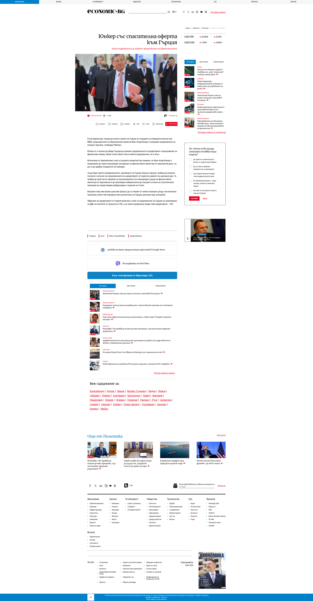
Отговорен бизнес (134, 510)
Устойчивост (98, 2)
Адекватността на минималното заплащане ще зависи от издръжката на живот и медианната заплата (136, 341)
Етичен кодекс (151, 569)
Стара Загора (131, 404)
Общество (137, 2)
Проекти (254, 2)
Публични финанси (97, 503)
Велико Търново (136, 391)
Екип (101, 566)
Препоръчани (161, 286)
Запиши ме (222, 486)
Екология (152, 523)
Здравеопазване (155, 516)
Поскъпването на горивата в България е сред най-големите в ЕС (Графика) (136, 364)
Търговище (148, 404)
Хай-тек (172, 516)
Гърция (92, 236)
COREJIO (211, 513)
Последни (102, 286)
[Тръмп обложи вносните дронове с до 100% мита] (211, 450)
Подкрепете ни (128, 577)
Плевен (120, 400)
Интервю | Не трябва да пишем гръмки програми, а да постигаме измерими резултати (136, 330)
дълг (102, 236)
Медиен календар (129, 582)
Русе (154, 400)
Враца (161, 391)
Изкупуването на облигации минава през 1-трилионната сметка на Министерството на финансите (210, 124)
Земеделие (202, 234)
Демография (153, 510)
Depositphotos (162, 599)
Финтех (172, 519)
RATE (210, 510)
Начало (187, 28)
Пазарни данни (95, 546)
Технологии (176, 2)
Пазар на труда (95, 526)
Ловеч (146, 395)
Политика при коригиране (132, 569)
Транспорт (93, 516)
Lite (215, 2)
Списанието (94, 543)
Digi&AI (172, 503)
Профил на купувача (106, 577)
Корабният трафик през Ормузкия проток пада (172, 462)
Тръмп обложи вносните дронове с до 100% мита (209, 462)
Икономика (19, 2)
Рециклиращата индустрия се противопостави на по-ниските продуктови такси (210, 109)
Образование (154, 513)
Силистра (165, 400)
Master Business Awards (217, 516)
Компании (115, 503)
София (117, 404)
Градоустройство (155, 519)
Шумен (94, 408)
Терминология (95, 537)
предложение (136, 236)
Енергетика (94, 513)
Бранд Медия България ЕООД (107, 573)
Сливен (94, 404)
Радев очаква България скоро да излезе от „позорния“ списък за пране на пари (138, 463)
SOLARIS (211, 526)
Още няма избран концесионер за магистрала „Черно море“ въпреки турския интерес (137, 318)
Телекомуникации (175, 507)
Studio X (164, 597)
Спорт (193, 519)
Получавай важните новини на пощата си (197, 484)
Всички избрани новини (164, 373)
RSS (131, 485)
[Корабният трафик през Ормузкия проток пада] (174, 450)
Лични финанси (155, 507)
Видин (152, 391)
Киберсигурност (175, 513)
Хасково (161, 404)
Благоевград (97, 391)
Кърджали (119, 395)
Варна (120, 391)
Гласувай (194, 198)
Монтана (157, 395)
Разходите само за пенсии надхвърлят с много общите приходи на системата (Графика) (138, 306)
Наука (193, 503)
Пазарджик (96, 400)
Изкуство (194, 516)
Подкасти (212, 507)
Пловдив (132, 400)
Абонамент (127, 566)
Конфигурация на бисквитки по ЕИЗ (152, 578)
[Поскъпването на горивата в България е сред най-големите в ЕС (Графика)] (95, 365)
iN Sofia (211, 519)
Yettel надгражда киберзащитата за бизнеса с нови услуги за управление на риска (210, 85)
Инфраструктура (96, 510)
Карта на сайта (151, 566)
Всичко (293, 2)
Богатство (194, 510)
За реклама (103, 562)
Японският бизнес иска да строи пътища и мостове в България (131, 293)
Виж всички (221, 435)
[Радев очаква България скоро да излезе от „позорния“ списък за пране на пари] (138, 450)
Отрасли (115, 507)
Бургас (111, 391)
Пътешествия (195, 507)
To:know (92, 540)
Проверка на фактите (154, 562)
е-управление (174, 510)
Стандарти (131, 507)
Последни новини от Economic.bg (212, 132)
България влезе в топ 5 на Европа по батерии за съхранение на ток (133, 352)
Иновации (115, 510)
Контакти (102, 569)
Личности (194, 513)
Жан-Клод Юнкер (117, 236)
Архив (205, 198)
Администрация (155, 526)
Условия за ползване (153, 572)
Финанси (115, 516)
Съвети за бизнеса (134, 503)
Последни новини (218, 12)
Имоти (114, 519)
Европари (93, 507)
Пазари (114, 513)
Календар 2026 (214, 503)
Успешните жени (215, 523)
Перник (109, 400)
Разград (144, 400)
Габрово (94, 395)
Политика (205, 28)
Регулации (115, 523)
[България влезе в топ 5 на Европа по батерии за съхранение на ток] (95, 354)
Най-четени (131, 286)
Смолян (105, 404)
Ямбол (104, 408)
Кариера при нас (129, 572)
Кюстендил (134, 395)
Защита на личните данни (132, 562)
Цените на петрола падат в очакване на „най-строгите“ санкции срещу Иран (210, 72)
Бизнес (58, 2)
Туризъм (93, 523)
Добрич (106, 395)
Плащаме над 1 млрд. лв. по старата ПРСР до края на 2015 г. (206, 238)
